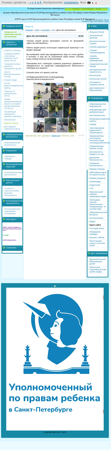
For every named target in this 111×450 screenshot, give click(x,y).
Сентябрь (45, 30)
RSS (107, 21)
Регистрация (87, 9)
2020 (37, 30)
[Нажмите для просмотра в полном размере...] (54, 132)
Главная (75, 9)
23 (53, 30)
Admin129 (55, 136)
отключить (71, 2)
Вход (98, 9)
